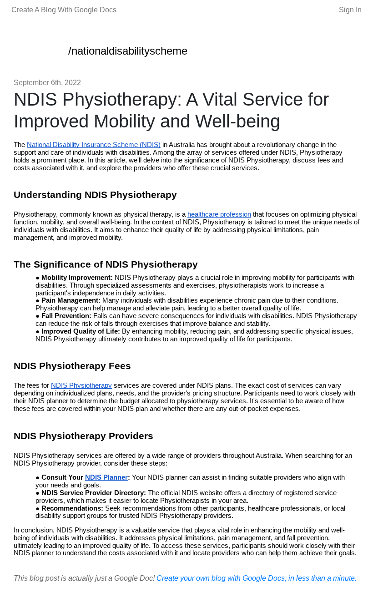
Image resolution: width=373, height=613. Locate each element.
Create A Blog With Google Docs (63, 10)
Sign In (350, 10)
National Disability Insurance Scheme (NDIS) (94, 144)
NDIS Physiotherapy (81, 385)
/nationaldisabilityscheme (127, 51)
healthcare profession (219, 214)
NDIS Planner (106, 477)
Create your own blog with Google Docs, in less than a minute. (256, 578)
